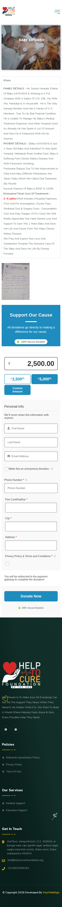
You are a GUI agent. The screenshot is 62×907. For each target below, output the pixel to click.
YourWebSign (51, 892)
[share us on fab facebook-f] (6, 729)
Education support (16, 810)
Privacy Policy (14, 764)
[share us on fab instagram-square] (16, 729)
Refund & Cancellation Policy (23, 757)
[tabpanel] (31, 171)
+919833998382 (18, 868)
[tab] (31, 80)
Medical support (15, 803)
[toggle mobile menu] (57, 12)
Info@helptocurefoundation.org (25, 860)
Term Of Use (13, 771)
